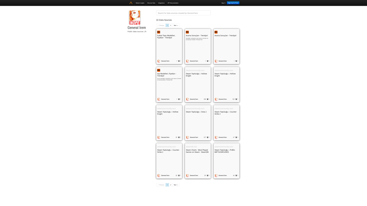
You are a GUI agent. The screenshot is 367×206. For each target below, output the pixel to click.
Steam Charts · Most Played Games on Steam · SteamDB (197, 151)
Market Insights (140, 3)
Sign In (223, 3)
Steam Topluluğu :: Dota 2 (196, 112)
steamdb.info (191, 146)
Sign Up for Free (233, 3)
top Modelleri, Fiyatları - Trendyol (166, 74)
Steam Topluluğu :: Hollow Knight (196, 74)
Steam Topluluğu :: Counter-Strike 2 (226, 113)
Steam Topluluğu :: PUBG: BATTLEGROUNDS (225, 151)
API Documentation (173, 3)
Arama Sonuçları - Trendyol (197, 35)
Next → (176, 25)
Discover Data (151, 3)
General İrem (165, 61)
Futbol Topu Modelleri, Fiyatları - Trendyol (166, 36)
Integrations (161, 3)
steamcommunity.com (195, 70)
